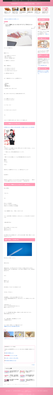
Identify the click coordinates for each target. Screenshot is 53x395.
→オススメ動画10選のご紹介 (42, 65)
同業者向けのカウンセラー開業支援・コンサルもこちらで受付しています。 (43, 72)
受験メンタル (6, 21)
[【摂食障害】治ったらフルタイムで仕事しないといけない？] (9, 334)
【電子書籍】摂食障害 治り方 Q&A (10, 360)
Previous (3, 10)
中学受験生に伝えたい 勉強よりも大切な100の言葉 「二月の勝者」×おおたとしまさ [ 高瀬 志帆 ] (19, 127)
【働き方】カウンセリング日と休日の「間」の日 (11, 326)
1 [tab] (25, 15)
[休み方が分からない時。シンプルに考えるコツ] (30, 334)
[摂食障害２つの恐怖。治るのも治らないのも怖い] (19, 334)
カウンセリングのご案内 (13, 355)
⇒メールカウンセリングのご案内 (43, 48)
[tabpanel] (7, 10)
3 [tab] (27, 15)
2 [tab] (26, 15)
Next (49, 10)
